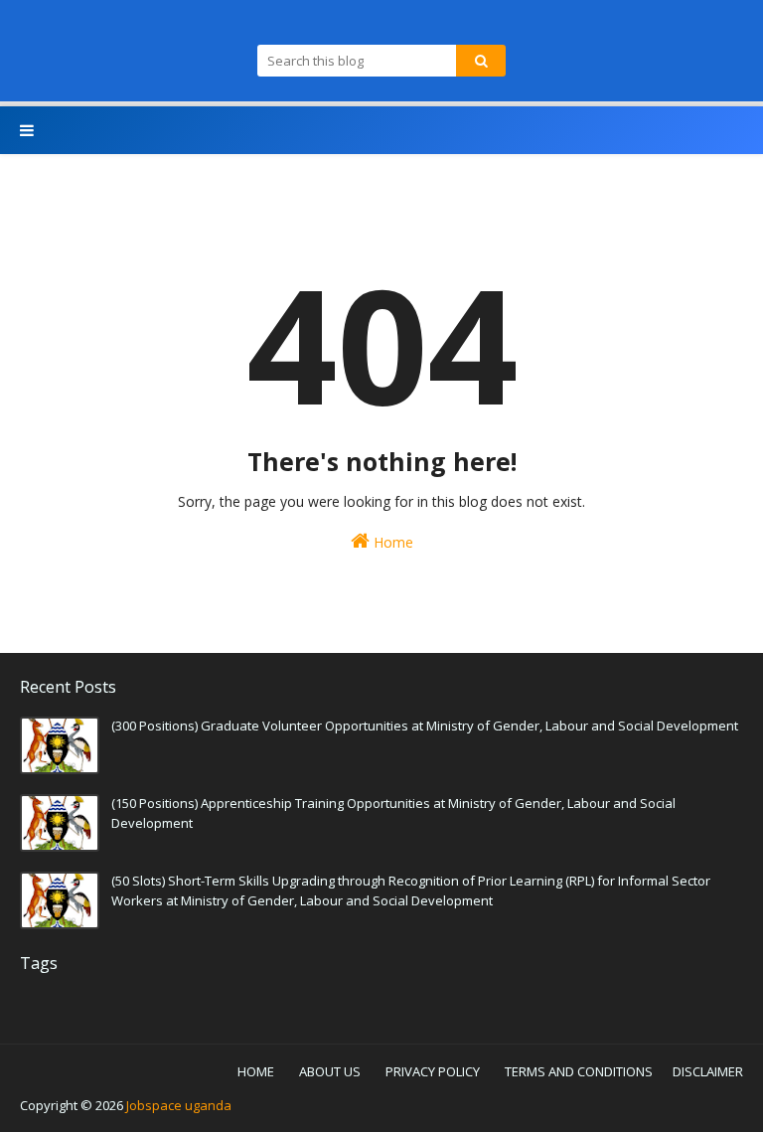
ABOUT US (330, 1071)
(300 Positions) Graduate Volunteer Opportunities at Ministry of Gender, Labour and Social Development (424, 725)
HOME (255, 1071)
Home (391, 542)
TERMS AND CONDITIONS (579, 1071)
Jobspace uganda (178, 1105)
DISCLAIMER (708, 1071)
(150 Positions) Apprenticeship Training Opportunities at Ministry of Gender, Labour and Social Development (393, 813)
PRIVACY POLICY (432, 1071)
